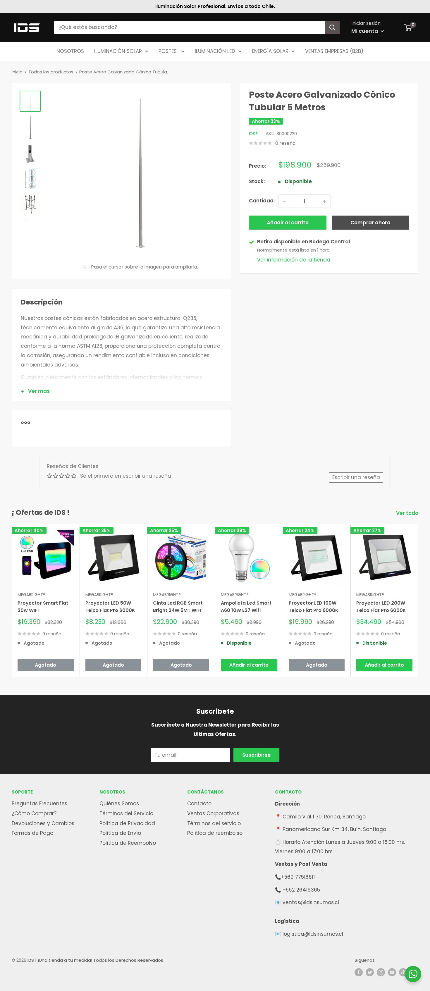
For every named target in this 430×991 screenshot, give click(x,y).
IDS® (253, 133)
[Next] (418, 600)
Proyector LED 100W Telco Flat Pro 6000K (313, 607)
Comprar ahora (370, 222)
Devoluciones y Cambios (43, 823)
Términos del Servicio (126, 813)
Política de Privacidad (127, 823)
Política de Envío (120, 833)
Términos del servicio (214, 823)
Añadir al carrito (288, 222)
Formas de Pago (32, 833)
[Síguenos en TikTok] (403, 972)
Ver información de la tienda (293, 259)
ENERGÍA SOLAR (270, 50)
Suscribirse (256, 754)
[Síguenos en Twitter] (370, 972)
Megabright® (31, 595)
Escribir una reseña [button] (356, 477)
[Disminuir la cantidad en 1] (284, 201)
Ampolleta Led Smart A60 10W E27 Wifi (246, 607)
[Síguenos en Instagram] (381, 972)
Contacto (199, 803)
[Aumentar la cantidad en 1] (324, 201)
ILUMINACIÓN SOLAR (118, 50)
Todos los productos (50, 72)
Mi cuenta (365, 31)
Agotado (45, 665)
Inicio (17, 72)
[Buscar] (332, 27)
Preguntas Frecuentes (39, 803)
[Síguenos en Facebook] (359, 972)
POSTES (168, 50)
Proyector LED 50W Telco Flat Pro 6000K (110, 607)
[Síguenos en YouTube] (392, 972)
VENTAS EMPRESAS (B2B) (334, 50)
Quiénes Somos (119, 803)
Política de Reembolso (127, 843)
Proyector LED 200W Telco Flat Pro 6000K (381, 607)
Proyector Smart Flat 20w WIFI (43, 607)
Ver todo (407, 513)
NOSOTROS (70, 50)
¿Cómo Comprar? (34, 813)
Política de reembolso (214, 833)
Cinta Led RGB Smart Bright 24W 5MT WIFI (178, 607)
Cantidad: (262, 200)
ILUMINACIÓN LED (215, 50)
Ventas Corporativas (213, 813)
